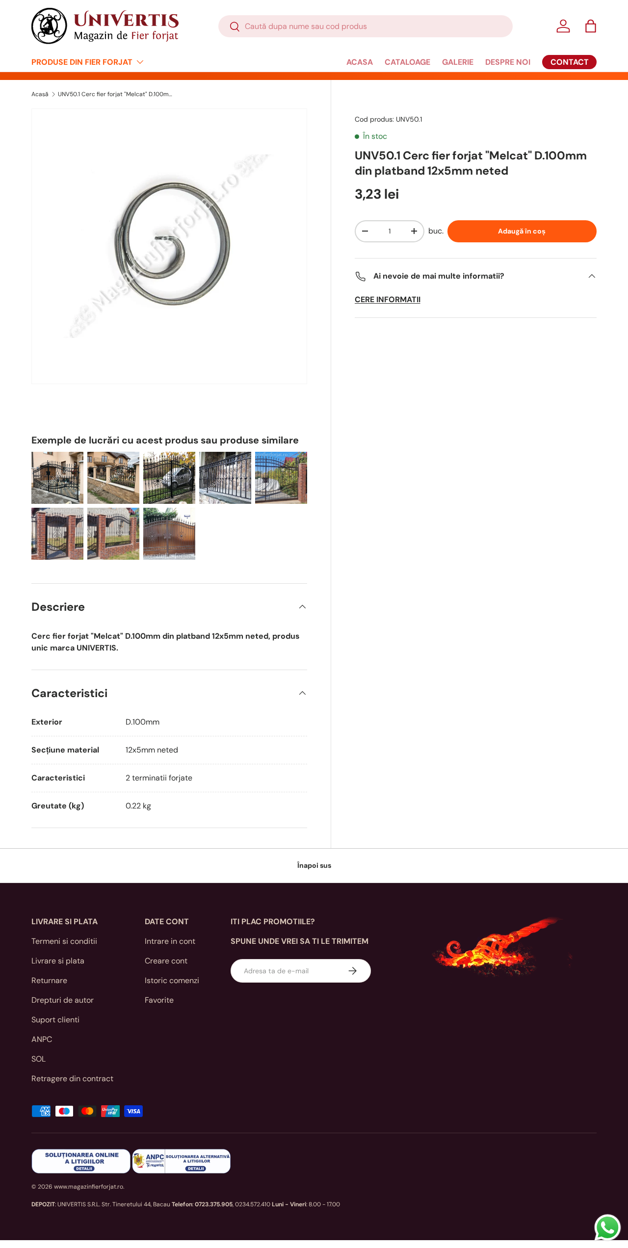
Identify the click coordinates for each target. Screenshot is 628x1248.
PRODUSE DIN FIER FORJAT (81, 62)
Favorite (159, 1000)
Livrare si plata (57, 961)
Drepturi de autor (62, 1000)
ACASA (359, 62)
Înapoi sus (314, 865)
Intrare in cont (170, 941)
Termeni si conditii (64, 941)
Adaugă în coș (522, 231)
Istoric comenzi (172, 980)
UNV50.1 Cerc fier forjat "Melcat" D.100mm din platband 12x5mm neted (117, 94)
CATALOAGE (407, 62)
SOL (38, 1059)
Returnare (49, 980)
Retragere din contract (72, 1078)
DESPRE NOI (507, 62)
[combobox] (365, 26)
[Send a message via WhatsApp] (607, 1227)
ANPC (41, 1039)
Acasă (40, 94)
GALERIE (457, 62)
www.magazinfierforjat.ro (88, 1187)
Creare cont (166, 961)
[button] (591, 26)
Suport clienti (55, 1019)
